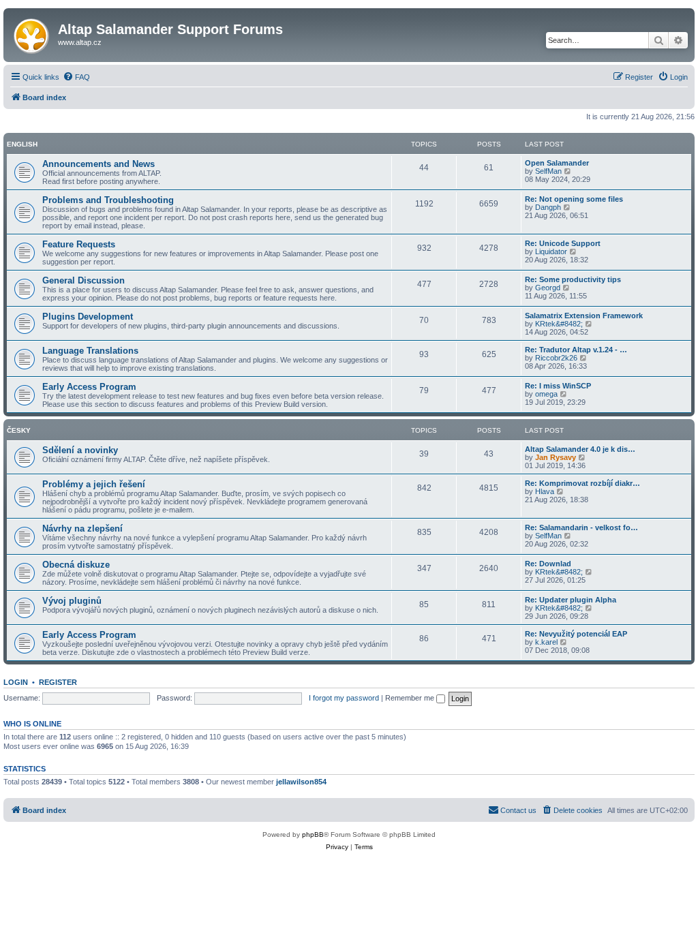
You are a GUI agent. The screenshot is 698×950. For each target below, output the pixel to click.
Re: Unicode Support (563, 243)
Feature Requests (78, 244)
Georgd (547, 288)
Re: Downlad (548, 564)
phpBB (313, 834)
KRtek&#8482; (559, 324)
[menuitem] (76, 77)
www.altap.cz (80, 42)
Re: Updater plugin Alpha (570, 600)
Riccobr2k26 (556, 358)
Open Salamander (557, 163)
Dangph (548, 207)
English (22, 144)
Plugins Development (87, 316)
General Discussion (83, 280)
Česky (19, 430)
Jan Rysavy (555, 457)
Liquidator (551, 251)
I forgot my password (344, 698)
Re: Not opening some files (574, 199)
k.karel (546, 642)
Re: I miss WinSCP (558, 386)
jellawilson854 (301, 782)
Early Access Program (89, 387)
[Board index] (32, 33)
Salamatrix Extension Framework (584, 315)
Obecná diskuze (76, 565)
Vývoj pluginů (72, 601)
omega (546, 394)
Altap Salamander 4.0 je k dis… (580, 449)
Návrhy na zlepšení (82, 528)
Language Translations (90, 351)
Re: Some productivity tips (573, 279)
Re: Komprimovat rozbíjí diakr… (582, 483)
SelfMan (548, 171)
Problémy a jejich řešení (93, 484)
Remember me (410, 698)
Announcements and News (98, 164)
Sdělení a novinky (80, 450)
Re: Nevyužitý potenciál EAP (576, 634)
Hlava (544, 491)
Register (58, 682)
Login (15, 682)
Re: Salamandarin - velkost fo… (581, 527)
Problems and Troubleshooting (108, 200)
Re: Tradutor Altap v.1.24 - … (576, 350)
